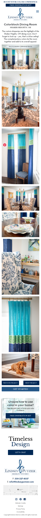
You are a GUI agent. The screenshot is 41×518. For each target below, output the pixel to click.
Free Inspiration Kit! (20, 5)
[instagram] (16, 499)
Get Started (20, 389)
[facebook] (25, 499)
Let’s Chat (20, 452)
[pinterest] (20, 499)
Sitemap (20, 506)
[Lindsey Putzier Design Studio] (20, 14)
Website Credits (20, 503)
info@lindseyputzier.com (21, 481)
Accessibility (20, 512)
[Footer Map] (20, 489)
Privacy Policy (20, 509)
